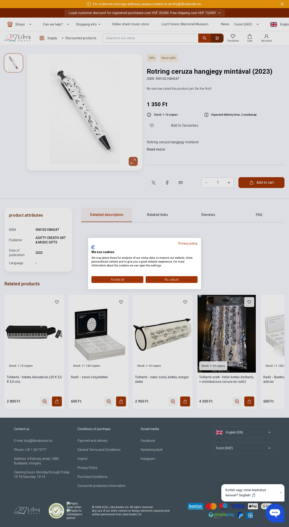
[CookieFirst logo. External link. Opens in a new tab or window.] (93, 247)
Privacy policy (188, 243)
